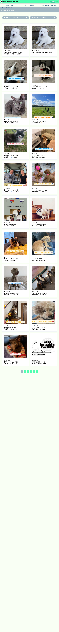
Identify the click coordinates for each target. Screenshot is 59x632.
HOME (3, 7)
